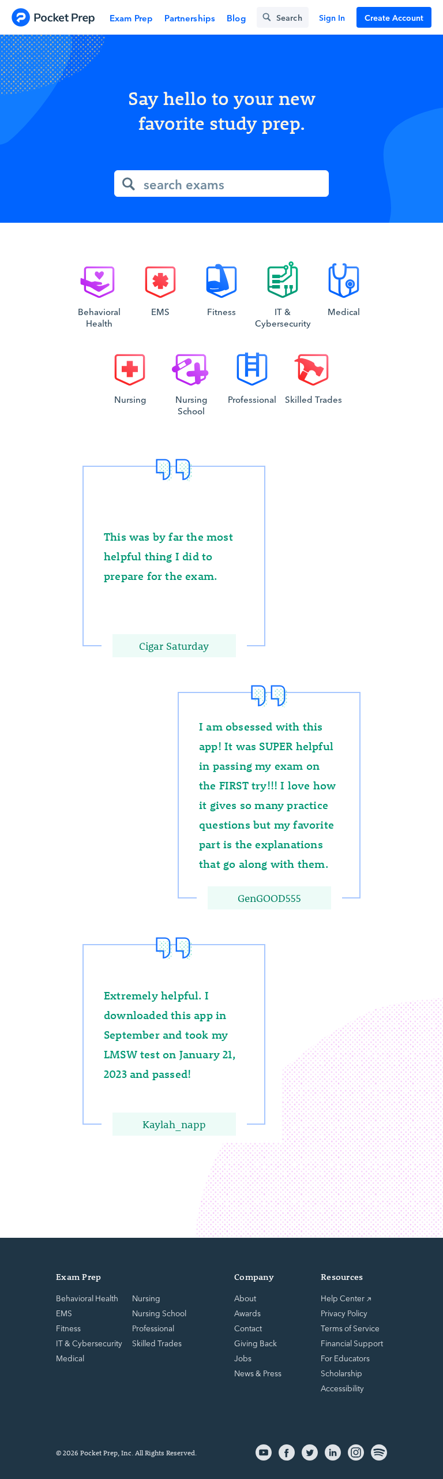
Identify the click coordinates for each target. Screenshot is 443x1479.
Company (254, 1276)
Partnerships (189, 18)
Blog (236, 18)
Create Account (394, 17)
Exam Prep (131, 18)
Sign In (332, 17)
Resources (342, 1276)
